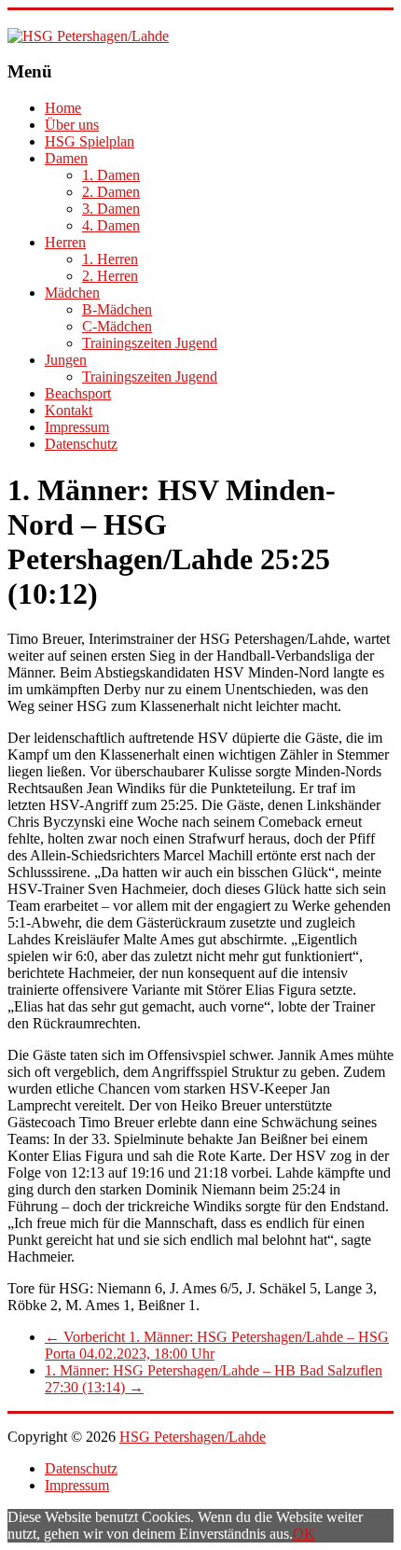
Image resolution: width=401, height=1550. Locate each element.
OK (304, 1534)
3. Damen (111, 208)
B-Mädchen (117, 309)
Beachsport (78, 393)
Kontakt (68, 410)
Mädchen (72, 292)
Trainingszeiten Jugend (149, 343)
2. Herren (110, 276)
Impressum (77, 427)
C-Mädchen (117, 326)
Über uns (72, 125)
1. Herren (110, 259)
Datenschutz (81, 444)
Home (63, 108)
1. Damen (111, 175)
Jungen (66, 360)
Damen (66, 158)
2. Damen (111, 192)
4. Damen (111, 225)
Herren (65, 242)
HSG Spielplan (89, 141)
